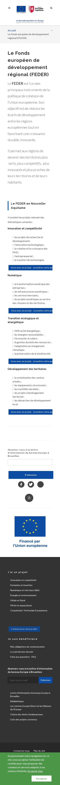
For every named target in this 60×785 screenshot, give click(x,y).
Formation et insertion (21, 585)
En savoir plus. (35, 771)
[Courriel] (40, 484)
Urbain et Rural (17, 600)
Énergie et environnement (23, 595)
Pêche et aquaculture (21, 605)
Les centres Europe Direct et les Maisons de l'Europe (30, 708)
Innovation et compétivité (23, 580)
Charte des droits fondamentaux (26, 714)
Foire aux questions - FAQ (23, 656)
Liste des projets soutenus (23, 719)
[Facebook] (21, 484)
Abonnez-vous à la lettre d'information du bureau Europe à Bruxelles (28, 453)
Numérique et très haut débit (25, 590)
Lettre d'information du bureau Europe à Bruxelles (30, 695)
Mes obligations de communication (27, 646)
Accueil (12, 30)
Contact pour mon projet (24, 629)
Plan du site (39, 750)
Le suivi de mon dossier (21, 651)
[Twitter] (31, 484)
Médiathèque (17, 701)
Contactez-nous (21, 750)
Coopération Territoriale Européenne (28, 610)
